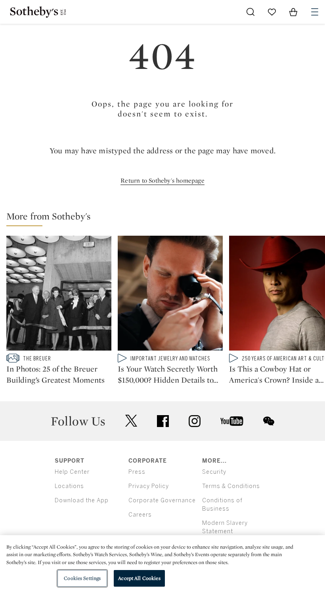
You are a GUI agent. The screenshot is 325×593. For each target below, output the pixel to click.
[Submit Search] (250, 12)
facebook (163, 421)
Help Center (72, 472)
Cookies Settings (82, 578)
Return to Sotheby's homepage (162, 180)
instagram (195, 421)
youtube (231, 421)
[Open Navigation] (315, 12)
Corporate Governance (162, 500)
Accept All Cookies (139, 578)
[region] (162, 564)
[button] (165, 218)
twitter (131, 421)
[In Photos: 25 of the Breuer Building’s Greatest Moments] (58, 295)
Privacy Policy (148, 486)
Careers (140, 514)
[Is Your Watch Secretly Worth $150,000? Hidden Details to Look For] (170, 295)
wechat (268, 421)
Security (214, 472)
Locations (69, 486)
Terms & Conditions (231, 486)
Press (136, 472)
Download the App (82, 500)
